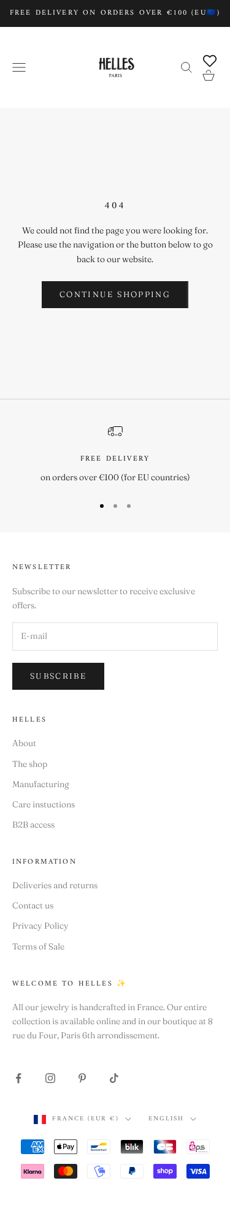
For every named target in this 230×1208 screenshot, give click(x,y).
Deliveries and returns (55, 885)
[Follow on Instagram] (50, 1078)
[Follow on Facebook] (18, 1078)
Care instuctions (43, 804)
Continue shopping (115, 294)
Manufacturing (40, 784)
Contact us (32, 905)
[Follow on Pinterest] (82, 1078)
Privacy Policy (40, 925)
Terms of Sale (38, 946)
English (166, 1119)
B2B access (33, 824)
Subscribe (58, 676)
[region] (115, 454)
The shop (29, 763)
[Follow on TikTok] (114, 1078)
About (24, 743)
